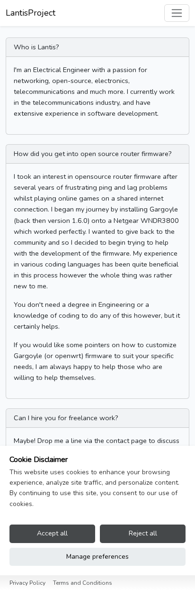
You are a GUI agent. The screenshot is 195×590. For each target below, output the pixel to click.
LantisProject (30, 12)
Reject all (143, 533)
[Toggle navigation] (176, 13)
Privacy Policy (27, 583)
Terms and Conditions (82, 583)
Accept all (52, 533)
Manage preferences (97, 556)
